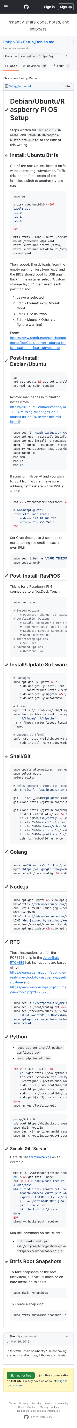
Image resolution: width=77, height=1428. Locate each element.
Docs (21, 1407)
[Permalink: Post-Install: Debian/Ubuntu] (7, 361)
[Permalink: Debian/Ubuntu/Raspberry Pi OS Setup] (7, 109)
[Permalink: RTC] (7, 942)
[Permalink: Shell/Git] (7, 756)
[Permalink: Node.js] (7, 887)
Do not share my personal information (38, 1410)
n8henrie (14, 1336)
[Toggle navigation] (5, 6)
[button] (58, 56)
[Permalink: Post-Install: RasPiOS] (7, 576)
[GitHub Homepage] (26, 1417)
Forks (63, 66)
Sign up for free (20, 1375)
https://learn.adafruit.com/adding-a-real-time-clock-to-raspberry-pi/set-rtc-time (38, 977)
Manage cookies (49, 1407)
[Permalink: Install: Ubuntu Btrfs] (7, 155)
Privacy (23, 1403)
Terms (12, 1403)
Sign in (49, 7)
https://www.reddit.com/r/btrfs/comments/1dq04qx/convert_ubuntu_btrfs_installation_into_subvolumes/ (38, 343)
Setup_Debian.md (38, 42)
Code (13, 66)
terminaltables (40, 1157)
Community (61, 1403)
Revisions (36, 66)
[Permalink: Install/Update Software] (7, 664)
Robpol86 (11, 42)
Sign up (66, 7)
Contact (32, 1407)
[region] (38, 709)
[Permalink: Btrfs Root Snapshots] (7, 1261)
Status (48, 1403)
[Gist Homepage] (26, 6)
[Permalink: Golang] (7, 852)
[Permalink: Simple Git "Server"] (7, 1148)
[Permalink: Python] (7, 1036)
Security (36, 1403)
